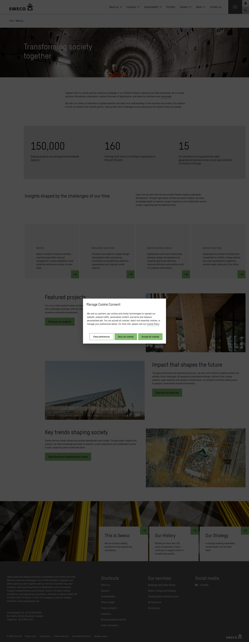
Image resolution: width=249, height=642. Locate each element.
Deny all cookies (126, 336)
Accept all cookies (150, 336)
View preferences (101, 336)
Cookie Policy (153, 324)
